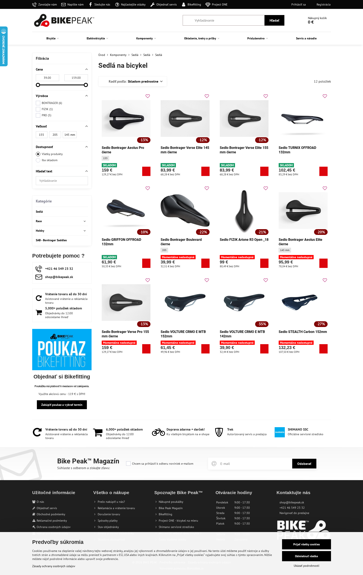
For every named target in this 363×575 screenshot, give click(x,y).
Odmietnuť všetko (306, 556)
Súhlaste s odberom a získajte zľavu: (83, 468)
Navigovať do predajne (294, 513)
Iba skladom (49, 160)
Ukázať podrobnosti (306, 566)
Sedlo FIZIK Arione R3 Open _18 (244, 240)
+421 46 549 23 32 (292, 508)
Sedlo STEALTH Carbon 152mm (303, 332)
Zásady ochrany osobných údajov (53, 566)
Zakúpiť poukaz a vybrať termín (61, 405)
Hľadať (274, 20)
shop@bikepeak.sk (292, 502)
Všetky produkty (52, 154)
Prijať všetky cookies (306, 544)
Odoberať (304, 463)
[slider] (38, 85)
